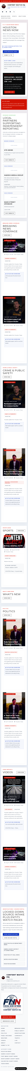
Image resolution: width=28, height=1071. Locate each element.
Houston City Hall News (12, 955)
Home (3, 1028)
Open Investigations (11, 934)
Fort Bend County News (9, 1056)
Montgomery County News (10, 1058)
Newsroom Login (8, 1021)
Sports (14, 16)
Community (18, 1035)
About (3, 1043)
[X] (14, 11)
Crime (3, 1030)
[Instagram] (2, 11)
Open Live (10, 92)
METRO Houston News (11, 959)
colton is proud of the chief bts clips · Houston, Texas (20, 1)
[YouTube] (10, 11)
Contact (18, 1043)
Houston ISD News (10, 963)
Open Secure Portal (10, 937)
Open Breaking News (10, 51)
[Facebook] (6, 11)
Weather (4, 1038)
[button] (14, 266)
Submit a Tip (8, 55)
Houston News (6, 1051)
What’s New (22, 16)
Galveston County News (9, 1061)
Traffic (17, 1038)
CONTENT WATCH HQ (16, 5)
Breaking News (5, 16)
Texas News (5, 1063)
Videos (3, 1040)
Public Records (6, 1035)
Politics (4, 1033)
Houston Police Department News (13, 944)
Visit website (9, 159)
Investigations (6, 18)
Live (16, 1040)
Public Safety (19, 1030)
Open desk (7, 235)
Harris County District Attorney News (11, 950)
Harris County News (8, 1054)
